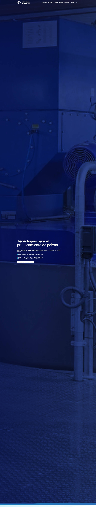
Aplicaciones (50, 2)
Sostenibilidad (66, 2)
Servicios (56, 2)
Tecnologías (44, 2)
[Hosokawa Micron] (23, 2)
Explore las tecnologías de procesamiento (25, 262)
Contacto (72, 2)
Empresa (61, 2)
